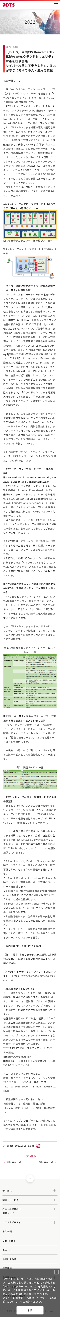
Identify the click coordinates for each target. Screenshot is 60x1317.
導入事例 (7, 1231)
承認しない (56, 1272)
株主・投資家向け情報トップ (11, 1211)
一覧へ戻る (30, 1156)
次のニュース (46, 1161)
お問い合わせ (9, 1259)
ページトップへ (30, 1179)
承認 (30, 1310)
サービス (7, 1190)
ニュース (7, 1249)
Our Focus (8, 1240)
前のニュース (14, 1161)
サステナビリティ (11, 1222)
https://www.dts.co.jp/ (17, 1056)
